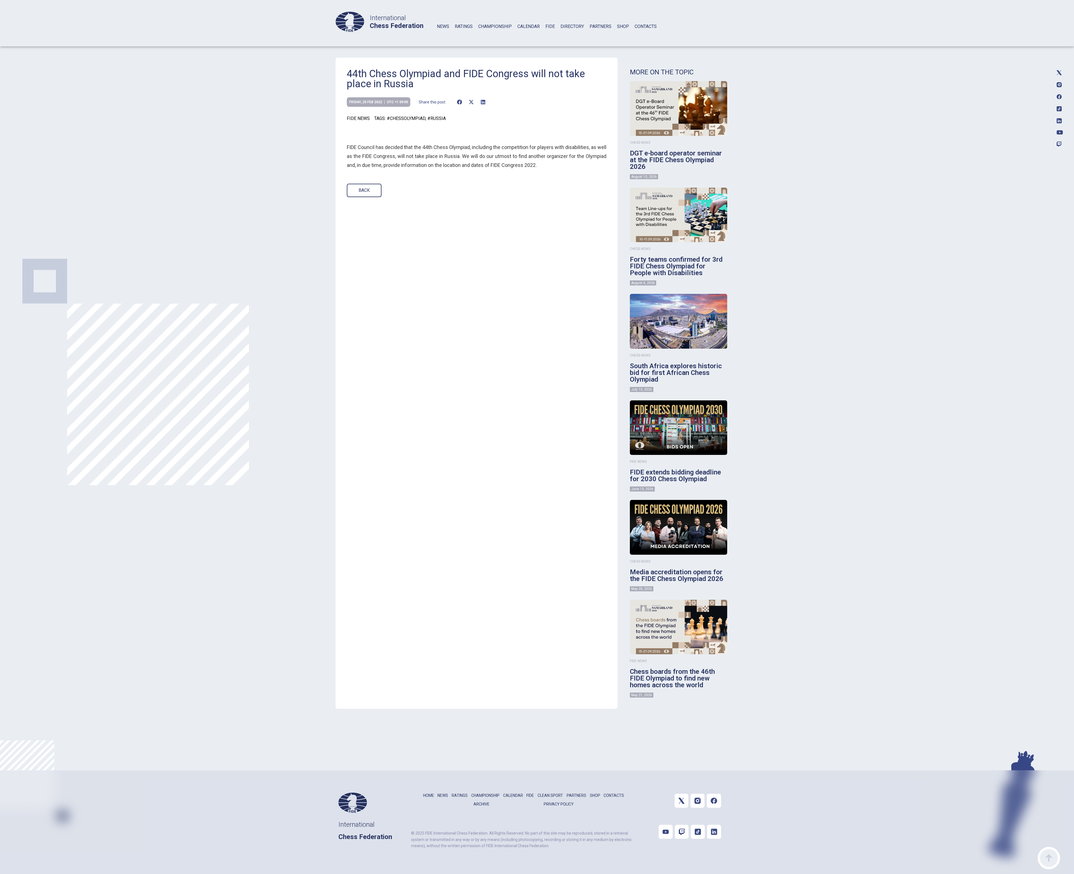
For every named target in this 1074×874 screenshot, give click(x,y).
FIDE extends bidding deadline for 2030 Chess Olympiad (675, 475)
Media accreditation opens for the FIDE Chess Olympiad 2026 (676, 575)
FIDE (550, 26)
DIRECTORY (572, 26)
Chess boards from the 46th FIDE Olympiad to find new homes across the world (672, 678)
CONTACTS (646, 26)
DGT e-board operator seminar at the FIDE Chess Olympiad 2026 (676, 160)
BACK (364, 190)
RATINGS (464, 26)
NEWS (443, 26)
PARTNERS (600, 26)
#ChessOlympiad (406, 118)
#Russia (436, 118)
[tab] (443, 33)
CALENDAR (528, 26)
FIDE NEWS (358, 118)
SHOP (623, 26)
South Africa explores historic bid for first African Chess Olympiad (676, 372)
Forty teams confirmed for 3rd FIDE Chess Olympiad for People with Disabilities (676, 266)
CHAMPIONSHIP (495, 26)
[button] (459, 102)
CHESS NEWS (640, 143)
